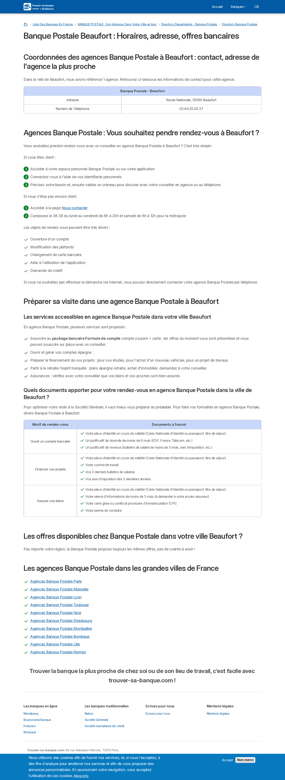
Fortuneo (30, 726)
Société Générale (96, 720)
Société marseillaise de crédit (104, 726)
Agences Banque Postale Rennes (58, 652)
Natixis (89, 713)
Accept (227, 760)
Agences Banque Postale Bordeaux (60, 636)
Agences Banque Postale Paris (56, 581)
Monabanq (31, 713)
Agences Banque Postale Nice (55, 613)
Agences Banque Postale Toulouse (59, 605)
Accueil (217, 7)
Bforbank (30, 732)
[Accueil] (26, 24)
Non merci (245, 760)
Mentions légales (218, 713)
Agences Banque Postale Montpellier (61, 628)
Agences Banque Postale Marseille (59, 589)
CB (257, 7)
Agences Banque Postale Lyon (56, 597)
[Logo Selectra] (39, 6)
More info (81, 776)
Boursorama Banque (37, 720)
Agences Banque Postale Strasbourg (61, 620)
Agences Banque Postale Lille (55, 644)
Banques (237, 7)
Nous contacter (74, 208)
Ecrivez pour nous (158, 713)
